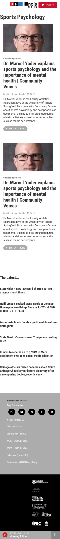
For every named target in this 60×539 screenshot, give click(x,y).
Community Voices (12, 58)
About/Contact (14, 426)
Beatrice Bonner (10, 94)
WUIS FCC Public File (17, 441)
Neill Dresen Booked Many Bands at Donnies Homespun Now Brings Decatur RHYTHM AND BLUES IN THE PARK (27, 307)
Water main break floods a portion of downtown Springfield (28, 324)
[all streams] (55, 535)
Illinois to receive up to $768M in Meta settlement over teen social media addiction (26, 354)
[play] (5, 535)
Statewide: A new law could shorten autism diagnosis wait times (26, 290)
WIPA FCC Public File (17, 448)
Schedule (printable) (17, 455)
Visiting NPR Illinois (16, 434)
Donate (49, 4)
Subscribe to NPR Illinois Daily (22, 462)
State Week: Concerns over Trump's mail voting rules (28, 339)
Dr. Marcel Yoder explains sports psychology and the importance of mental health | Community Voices (29, 75)
